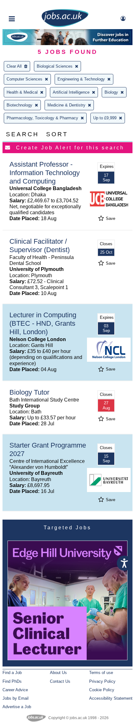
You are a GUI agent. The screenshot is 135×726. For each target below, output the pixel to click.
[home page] (65, 26)
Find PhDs (12, 681)
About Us (58, 672)
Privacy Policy (102, 681)
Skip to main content (25, 5)
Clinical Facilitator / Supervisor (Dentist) (39, 245)
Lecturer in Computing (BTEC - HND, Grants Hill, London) (42, 323)
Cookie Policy (101, 689)
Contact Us (60, 681)
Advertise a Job (17, 706)
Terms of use (101, 672)
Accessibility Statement (110, 698)
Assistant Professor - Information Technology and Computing (44, 172)
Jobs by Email (16, 698)
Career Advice (15, 689)
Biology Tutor (29, 392)
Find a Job (12, 672)
